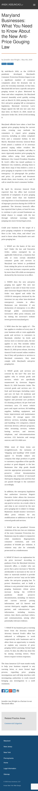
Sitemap (7, 774)
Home (6, 762)
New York (7, 752)
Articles (4, 64)
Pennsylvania (8, 758)
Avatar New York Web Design (12, 785)
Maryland (7, 741)
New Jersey (8, 746)
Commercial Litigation (13, 723)
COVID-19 (10, 64)
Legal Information (10, 768)
